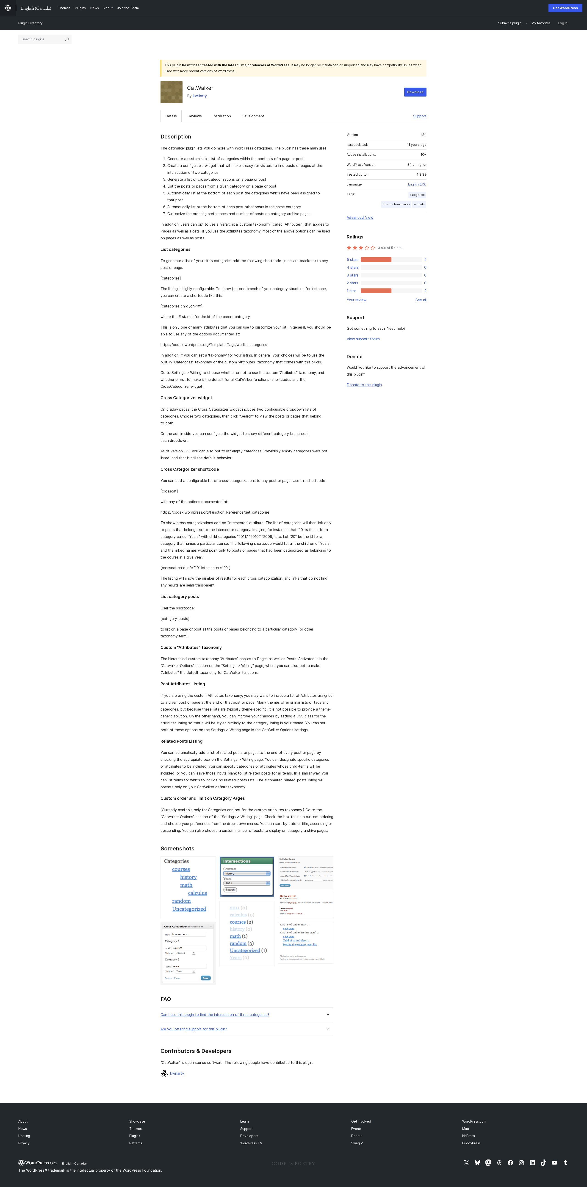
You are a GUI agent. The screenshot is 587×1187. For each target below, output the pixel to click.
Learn (244, 1121)
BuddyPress (471, 1143)
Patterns (135, 1143)
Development (253, 116)
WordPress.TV (251, 1143)
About (23, 1121)
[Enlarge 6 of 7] (327, 899)
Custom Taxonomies (396, 204)
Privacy (24, 1143)
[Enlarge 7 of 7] (327, 928)
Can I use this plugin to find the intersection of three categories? (215, 1015)
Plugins (134, 1136)
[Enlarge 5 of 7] (327, 862)
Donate (357, 1136)
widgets (419, 204)
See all (420, 300)
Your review (356, 300)
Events (356, 1129)
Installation (222, 116)
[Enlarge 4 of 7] (268, 907)
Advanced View (360, 217)
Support (419, 116)
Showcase (137, 1121)
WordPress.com (474, 1121)
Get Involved (361, 1121)
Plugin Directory (30, 23)
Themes (135, 1129)
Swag (357, 1143)
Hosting (24, 1136)
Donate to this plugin (364, 384)
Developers (249, 1136)
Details (171, 116)
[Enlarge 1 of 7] (209, 862)
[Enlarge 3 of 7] (268, 862)
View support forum (363, 339)
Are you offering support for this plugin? (194, 1029)
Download (415, 92)
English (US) (417, 184)
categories (417, 194)
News (22, 1129)
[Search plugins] (67, 39)
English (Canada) (74, 1163)
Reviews (195, 116)
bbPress (468, 1136)
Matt (465, 1129)
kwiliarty (200, 96)
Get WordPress (565, 8)
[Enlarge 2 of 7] (209, 928)
